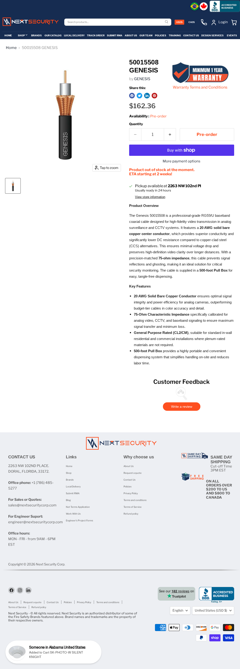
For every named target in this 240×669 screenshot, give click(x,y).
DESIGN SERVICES (212, 35)
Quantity (136, 124)
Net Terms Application (78, 506)
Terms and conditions (135, 500)
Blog (68, 500)
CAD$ (191, 22)
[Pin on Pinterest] (154, 95)
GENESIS (142, 79)
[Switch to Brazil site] (195, 6)
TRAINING (175, 35)
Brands (70, 479)
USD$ (179, 22)
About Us (129, 466)
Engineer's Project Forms (79, 520)
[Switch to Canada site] (204, 6)
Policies (127, 486)
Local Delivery (73, 486)
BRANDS (36, 35)
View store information (150, 197)
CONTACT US (191, 35)
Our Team (145, 35)
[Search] (167, 22)
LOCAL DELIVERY (74, 35)
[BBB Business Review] (225, 6)
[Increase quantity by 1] (170, 134)
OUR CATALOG (53, 35)
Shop (68, 472)
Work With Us (73, 513)
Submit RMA (72, 493)
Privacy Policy (131, 493)
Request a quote (133, 472)
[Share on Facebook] (132, 95)
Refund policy (131, 513)
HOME (8, 35)
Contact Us (129, 479)
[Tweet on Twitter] (139, 95)
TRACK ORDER (96, 35)
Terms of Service (133, 506)
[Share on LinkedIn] (147, 95)
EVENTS (232, 35)
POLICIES (160, 35)
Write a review (181, 406)
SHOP (21, 35)
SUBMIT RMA (114, 35)
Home (11, 48)
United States (211, 610)
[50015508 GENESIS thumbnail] (12, 185)
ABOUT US (131, 35)
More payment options (181, 161)
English (177, 610)
